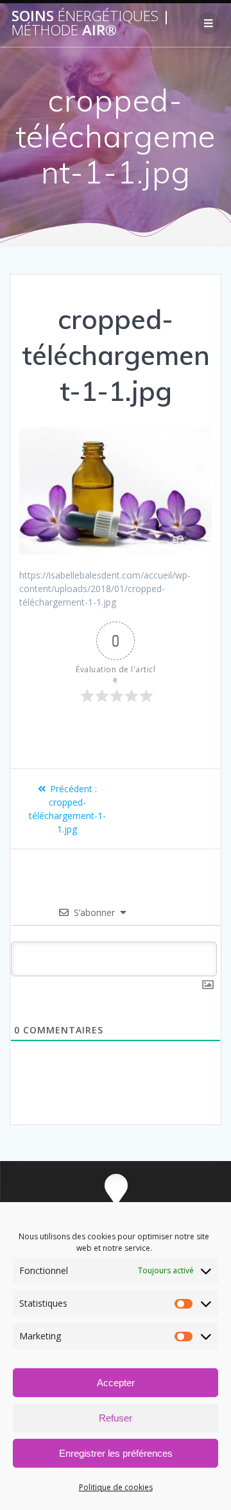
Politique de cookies (116, 1487)
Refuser (115, 1417)
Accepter (116, 1382)
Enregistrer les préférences (116, 1453)
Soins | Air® (91, 23)
